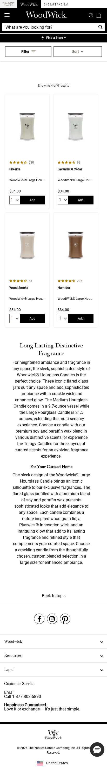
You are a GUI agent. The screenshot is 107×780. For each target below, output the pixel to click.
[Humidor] (76, 270)
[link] (53, 38)
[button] (97, 749)
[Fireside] (27, 151)
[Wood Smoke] (27, 270)
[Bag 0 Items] (99, 15)
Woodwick (13, 641)
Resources (13, 655)
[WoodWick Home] (29, 4)
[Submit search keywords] (91, 14)
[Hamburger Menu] (7, 15)
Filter (25, 51)
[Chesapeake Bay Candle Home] (56, 4)
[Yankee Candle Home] (8, 4)
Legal (9, 669)
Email (9, 692)
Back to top (53, 595)
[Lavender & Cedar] (76, 151)
